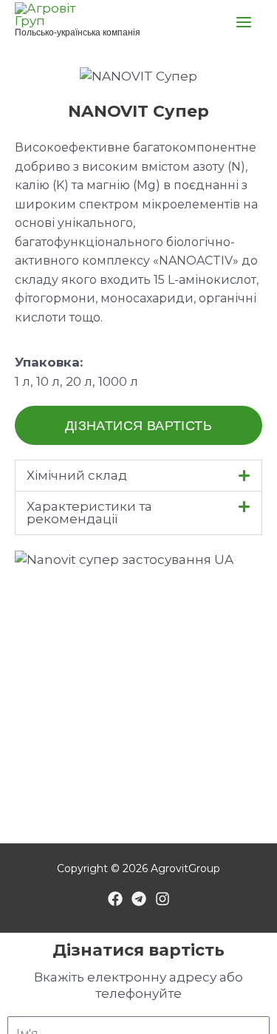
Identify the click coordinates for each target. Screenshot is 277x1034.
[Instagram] (162, 899)
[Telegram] (139, 899)
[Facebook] (115, 899)
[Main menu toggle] (244, 22)
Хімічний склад (77, 475)
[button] (138, 475)
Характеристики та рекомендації (89, 512)
